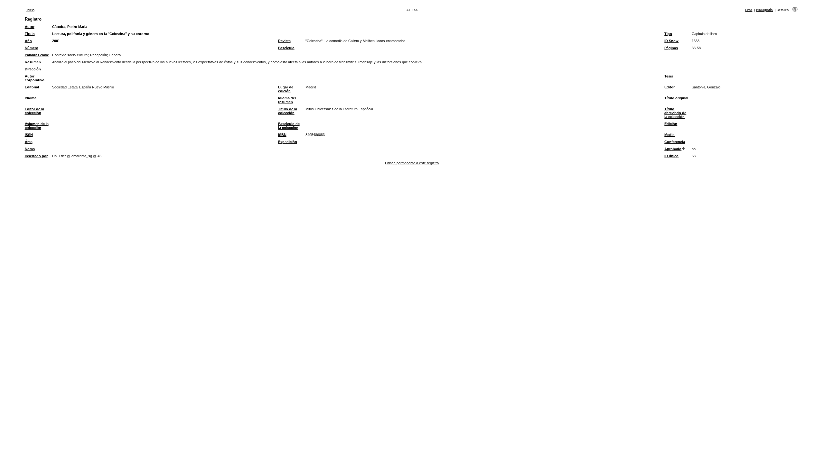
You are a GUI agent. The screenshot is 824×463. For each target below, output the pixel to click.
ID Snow (671, 41)
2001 (56, 41)
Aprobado (672, 149)
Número (31, 48)
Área (29, 142)
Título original (676, 98)
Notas (30, 149)
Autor (29, 27)
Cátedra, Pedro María (69, 27)
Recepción (98, 55)
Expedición (287, 142)
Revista (284, 41)
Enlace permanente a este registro (412, 163)
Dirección (33, 69)
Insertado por (36, 156)
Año (28, 41)
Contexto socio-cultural (70, 55)
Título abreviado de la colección (675, 113)
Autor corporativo (34, 78)
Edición (670, 124)
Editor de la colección (34, 111)
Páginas (671, 48)
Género (115, 55)
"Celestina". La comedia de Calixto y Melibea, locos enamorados (355, 41)
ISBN (282, 135)
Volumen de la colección (37, 126)
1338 (695, 41)
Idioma (30, 98)
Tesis (668, 76)
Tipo (668, 34)
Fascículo (286, 48)
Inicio (30, 10)
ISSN (29, 135)
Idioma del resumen (287, 100)
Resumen (33, 62)
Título (30, 34)
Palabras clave (37, 55)
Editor (669, 87)
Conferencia (674, 142)
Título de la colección (287, 111)
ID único (671, 156)
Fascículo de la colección (289, 126)
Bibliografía (764, 10)
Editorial (32, 87)
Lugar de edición (285, 89)
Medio (669, 135)
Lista (748, 10)
